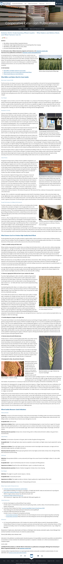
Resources (41, 3)
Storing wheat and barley (12, 515)
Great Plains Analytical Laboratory (11, 492)
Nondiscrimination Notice (29, 560)
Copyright (25, 29)
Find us (58, 0)
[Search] (54, 3)
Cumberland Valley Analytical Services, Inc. (13, 495)
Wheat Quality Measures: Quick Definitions (13, 74)
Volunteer (21, 560)
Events (8, 560)
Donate (17, 560)
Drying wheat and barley (11, 516)
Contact (61, 0)
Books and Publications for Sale (37, 29)
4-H (25, 3)
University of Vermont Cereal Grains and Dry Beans (15, 489)
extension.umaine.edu (42, 51)
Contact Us (58, 560)
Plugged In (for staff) (51, 560)
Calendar (49, 0)
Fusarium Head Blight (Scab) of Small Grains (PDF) (33, 508)
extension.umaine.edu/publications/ (32, 52)
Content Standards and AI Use (41, 560)
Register (12, 560)
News (55, 0)
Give (52, 0)
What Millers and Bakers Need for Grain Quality (15, 70)
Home (20, 29)
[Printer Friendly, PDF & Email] (4, 38)
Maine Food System (32, 3)
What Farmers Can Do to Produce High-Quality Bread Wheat (18, 72)
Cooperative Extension (17, 3)
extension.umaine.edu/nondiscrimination (17, 552)
